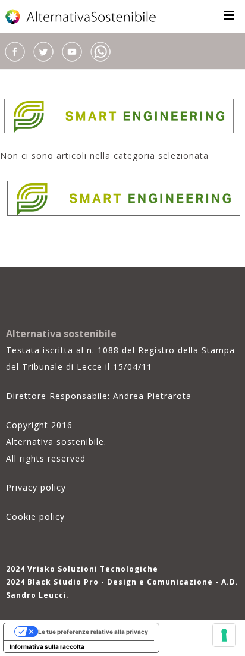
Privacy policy (36, 487)
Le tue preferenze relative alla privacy (93, 631)
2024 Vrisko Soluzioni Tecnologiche (82, 569)
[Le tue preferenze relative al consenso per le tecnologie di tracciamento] (224, 635)
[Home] (81, 16)
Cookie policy (35, 516)
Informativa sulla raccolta (47, 646)
